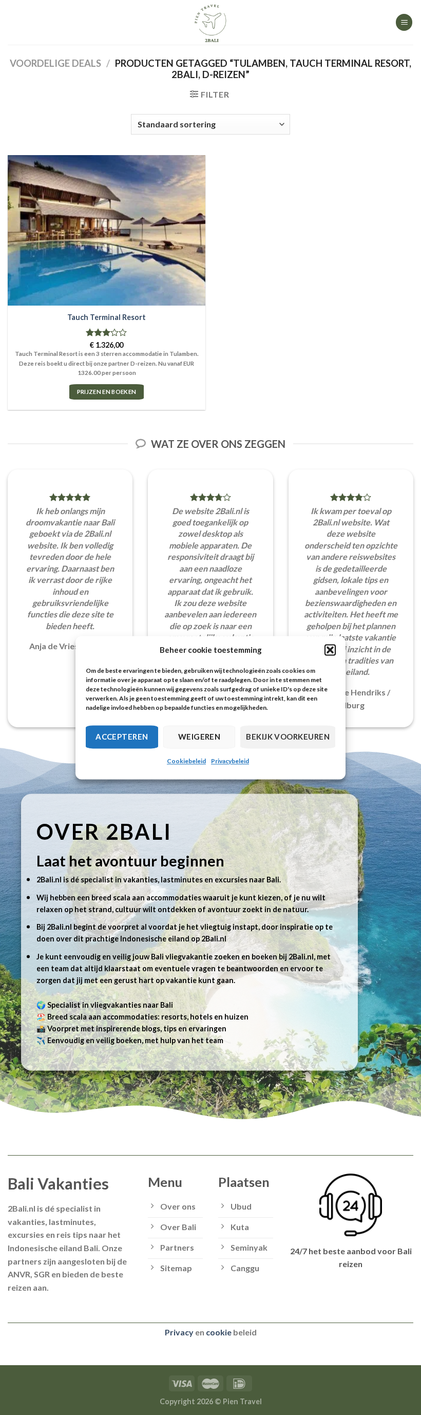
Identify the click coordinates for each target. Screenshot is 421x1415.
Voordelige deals (55, 63)
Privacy (179, 1332)
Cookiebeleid (186, 761)
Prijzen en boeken (107, 391)
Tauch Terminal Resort (106, 317)
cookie (219, 1332)
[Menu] (404, 22)
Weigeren (199, 736)
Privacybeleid (230, 761)
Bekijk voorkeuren (288, 736)
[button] (330, 650)
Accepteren (121, 736)
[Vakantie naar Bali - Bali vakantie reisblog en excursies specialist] (210, 22)
